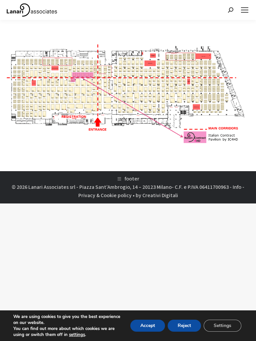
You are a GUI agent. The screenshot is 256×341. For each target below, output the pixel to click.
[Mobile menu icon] (244, 10)
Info (237, 187)
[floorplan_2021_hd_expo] (128, 94)
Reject (184, 325)
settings (77, 335)
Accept (147, 325)
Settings (222, 325)
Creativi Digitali (160, 195)
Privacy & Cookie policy (105, 195)
